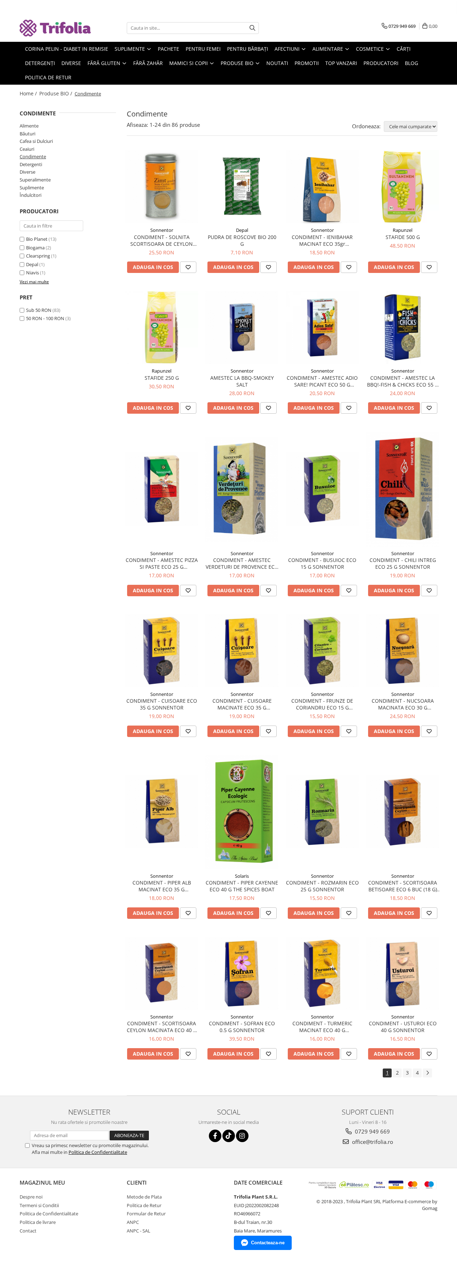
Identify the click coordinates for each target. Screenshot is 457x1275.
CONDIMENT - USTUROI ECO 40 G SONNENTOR (403, 1027)
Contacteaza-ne (268, 1242)
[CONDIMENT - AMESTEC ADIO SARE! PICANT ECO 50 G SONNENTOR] (322, 327)
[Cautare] (252, 28)
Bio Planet (36, 239)
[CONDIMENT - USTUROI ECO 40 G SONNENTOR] (402, 973)
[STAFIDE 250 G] (161, 327)
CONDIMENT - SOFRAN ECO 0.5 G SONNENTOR (242, 1027)
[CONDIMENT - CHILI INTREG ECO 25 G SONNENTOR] (402, 489)
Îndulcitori (30, 195)
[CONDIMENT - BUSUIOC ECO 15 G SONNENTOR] (322, 489)
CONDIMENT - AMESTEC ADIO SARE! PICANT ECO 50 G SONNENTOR (322, 381)
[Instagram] (242, 1136)
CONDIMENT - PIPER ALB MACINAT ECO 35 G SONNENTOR (161, 886)
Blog (411, 63)
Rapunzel (402, 230)
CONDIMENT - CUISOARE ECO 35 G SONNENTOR (161, 704)
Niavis (32, 272)
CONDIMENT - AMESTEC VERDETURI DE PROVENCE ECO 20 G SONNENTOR (242, 563)
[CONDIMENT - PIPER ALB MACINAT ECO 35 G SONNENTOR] (161, 811)
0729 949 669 (371, 1131)
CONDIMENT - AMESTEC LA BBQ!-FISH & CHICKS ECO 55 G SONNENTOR (402, 381)
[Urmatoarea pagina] (427, 1073)
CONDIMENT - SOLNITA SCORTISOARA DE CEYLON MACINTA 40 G (161, 240)
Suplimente (32, 187)
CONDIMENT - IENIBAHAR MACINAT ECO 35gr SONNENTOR (322, 240)
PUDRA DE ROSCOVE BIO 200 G (242, 240)
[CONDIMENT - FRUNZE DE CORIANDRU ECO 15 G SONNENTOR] (322, 650)
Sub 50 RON (38, 310)
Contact (28, 1230)
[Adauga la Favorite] (188, 267)
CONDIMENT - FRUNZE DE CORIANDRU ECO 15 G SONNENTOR (322, 704)
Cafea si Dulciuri (36, 141)
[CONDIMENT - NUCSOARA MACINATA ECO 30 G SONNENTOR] (402, 650)
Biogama (35, 247)
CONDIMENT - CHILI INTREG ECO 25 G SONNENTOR (403, 563)
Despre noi (31, 1197)
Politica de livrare (38, 1222)
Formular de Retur (146, 1213)
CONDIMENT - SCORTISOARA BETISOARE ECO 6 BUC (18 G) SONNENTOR (402, 886)
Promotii (307, 63)
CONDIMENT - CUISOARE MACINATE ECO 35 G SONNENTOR (242, 704)
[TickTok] (228, 1136)
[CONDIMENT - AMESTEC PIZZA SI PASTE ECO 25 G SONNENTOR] (161, 489)
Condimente (33, 156)
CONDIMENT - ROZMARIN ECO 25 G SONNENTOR (322, 886)
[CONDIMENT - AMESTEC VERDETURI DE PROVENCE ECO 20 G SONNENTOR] (241, 489)
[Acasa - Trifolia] (55, 28)
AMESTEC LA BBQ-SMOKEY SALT (242, 381)
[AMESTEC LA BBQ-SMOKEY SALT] (241, 327)
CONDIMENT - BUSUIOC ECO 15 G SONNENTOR (322, 563)
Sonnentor (161, 230)
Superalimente (35, 179)
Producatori (380, 63)
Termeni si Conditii (39, 1205)
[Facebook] (215, 1136)
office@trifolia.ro (372, 1141)
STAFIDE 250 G (162, 377)
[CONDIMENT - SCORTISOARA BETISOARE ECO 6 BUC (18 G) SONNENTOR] (402, 811)
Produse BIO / (56, 93)
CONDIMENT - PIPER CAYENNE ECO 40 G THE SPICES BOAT (242, 886)
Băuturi (27, 133)
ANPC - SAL (138, 1230)
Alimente (29, 126)
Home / (29, 93)
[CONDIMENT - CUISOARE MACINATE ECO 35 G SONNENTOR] (241, 650)
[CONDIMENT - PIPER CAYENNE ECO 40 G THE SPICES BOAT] (241, 812)
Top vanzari (341, 63)
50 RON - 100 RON (45, 318)
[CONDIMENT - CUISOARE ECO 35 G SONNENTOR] (161, 650)
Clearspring (38, 256)
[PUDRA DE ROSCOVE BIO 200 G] (241, 186)
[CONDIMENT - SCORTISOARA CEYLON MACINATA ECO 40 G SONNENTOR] (161, 973)
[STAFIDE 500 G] (402, 186)
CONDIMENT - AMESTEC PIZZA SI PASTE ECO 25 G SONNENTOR (162, 563)
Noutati (277, 63)
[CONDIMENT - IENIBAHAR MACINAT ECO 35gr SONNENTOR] (322, 186)
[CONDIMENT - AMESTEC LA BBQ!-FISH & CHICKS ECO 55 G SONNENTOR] (402, 327)
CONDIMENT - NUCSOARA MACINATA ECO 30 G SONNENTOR (403, 704)
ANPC (133, 1222)
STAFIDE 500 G (403, 237)
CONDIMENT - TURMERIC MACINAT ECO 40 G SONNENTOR (322, 1027)
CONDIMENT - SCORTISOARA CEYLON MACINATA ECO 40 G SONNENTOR (162, 1027)
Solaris (242, 876)
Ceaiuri (27, 149)
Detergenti (31, 164)
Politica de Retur (48, 77)
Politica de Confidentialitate (98, 1152)
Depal (32, 264)
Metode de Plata (144, 1197)
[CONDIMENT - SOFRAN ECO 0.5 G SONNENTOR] (241, 973)
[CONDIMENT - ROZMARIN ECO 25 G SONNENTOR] (322, 811)
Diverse (27, 172)
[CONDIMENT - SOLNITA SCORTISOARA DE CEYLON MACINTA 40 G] (161, 186)
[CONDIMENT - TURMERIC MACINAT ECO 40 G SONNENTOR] (322, 973)
